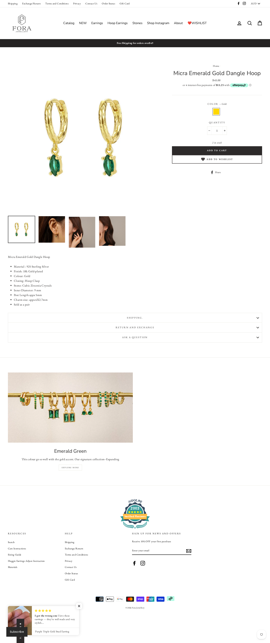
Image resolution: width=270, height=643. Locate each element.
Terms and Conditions (57, 3)
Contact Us (91, 3)
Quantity (217, 122)
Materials (12, 567)
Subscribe (17, 632)
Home (216, 66)
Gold (216, 111)
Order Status (108, 3)
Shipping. (135, 317)
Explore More (70, 467)
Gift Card (124, 3)
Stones (137, 23)
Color (217, 104)
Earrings (97, 23)
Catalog (68, 23)
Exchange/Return (31, 3)
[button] (79, 606)
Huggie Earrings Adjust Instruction (26, 561)
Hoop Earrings (118, 23)
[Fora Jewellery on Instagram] (142, 563)
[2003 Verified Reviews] (135, 529)
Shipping (13, 3)
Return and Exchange (135, 327)
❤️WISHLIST (197, 23)
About (178, 23)
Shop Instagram (158, 23)
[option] (135, 43)
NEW (83, 23)
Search (11, 542)
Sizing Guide (14, 554)
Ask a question (135, 337)
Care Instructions (17, 548)
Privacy (77, 3)
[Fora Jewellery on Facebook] (134, 563)
